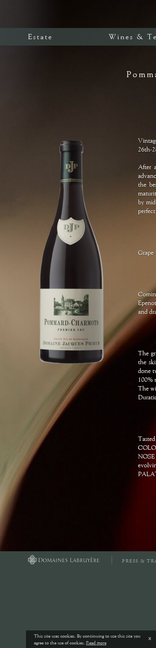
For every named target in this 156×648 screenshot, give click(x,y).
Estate (40, 36)
